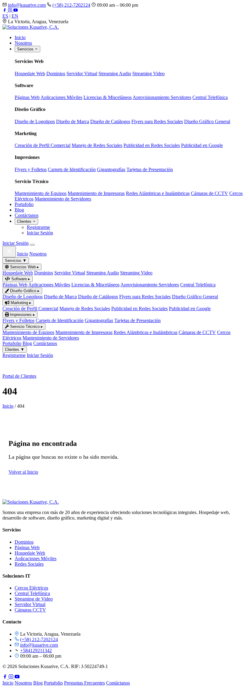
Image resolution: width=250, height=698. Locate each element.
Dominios (55, 73)
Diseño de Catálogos (110, 121)
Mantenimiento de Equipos (40, 193)
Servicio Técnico (26, 326)
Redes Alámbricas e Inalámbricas (158, 193)
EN (15, 16)
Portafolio (24, 204)
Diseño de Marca (72, 121)
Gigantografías (111, 169)
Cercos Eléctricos (31, 587)
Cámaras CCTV (30, 609)
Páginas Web (27, 97)
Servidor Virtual (81, 73)
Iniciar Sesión (40, 232)
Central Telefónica (210, 97)
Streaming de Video (34, 598)
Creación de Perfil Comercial (42, 145)
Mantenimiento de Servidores (63, 198)
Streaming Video (148, 73)
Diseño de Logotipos (35, 121)
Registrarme (38, 227)
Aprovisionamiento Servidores (162, 97)
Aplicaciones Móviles (61, 97)
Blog (19, 209)
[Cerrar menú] (9, 251)
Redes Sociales (29, 564)
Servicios (26, 49)
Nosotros (23, 43)
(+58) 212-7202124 (71, 5)
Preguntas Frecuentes (84, 682)
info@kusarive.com (27, 5)
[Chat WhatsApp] (6, 692)
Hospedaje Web (30, 73)
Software (20, 279)
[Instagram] (10, 10)
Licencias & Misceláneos (108, 97)
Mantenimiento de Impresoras (96, 193)
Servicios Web (24, 267)
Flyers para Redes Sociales (157, 121)
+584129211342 (36, 650)
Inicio (20, 37)
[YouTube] (15, 10)
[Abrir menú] (32, 245)
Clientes (25, 221)
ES (5, 16)
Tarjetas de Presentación (150, 169)
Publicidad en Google (202, 145)
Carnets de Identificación (72, 169)
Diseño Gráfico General (207, 121)
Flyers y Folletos (31, 169)
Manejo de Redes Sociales (97, 145)
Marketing (20, 302)
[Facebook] (5, 10)
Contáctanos (26, 215)
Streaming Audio (114, 73)
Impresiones (22, 314)
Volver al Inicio (23, 472)
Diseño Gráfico (24, 290)
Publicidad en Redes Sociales (151, 145)
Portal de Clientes (19, 376)
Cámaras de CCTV (209, 193)
